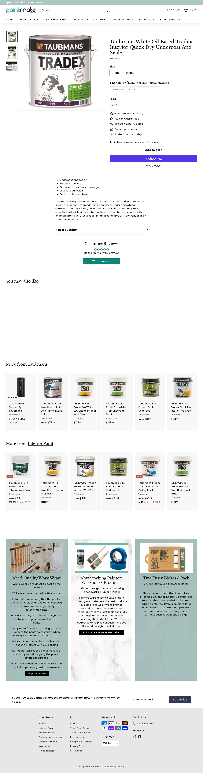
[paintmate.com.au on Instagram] (127, 413)
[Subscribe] (149, 392)
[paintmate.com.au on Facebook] (132, 413)
